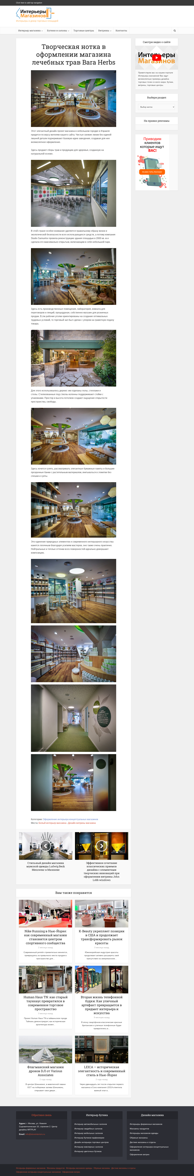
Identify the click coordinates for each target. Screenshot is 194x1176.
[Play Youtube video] (156, 58)
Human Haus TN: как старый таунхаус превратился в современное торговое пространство (46, 1003)
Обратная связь (42, 1115)
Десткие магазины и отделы (143, 1142)
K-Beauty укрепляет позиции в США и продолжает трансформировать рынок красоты (101, 937)
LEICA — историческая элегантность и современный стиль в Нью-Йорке (101, 1071)
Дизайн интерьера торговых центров (91, 1142)
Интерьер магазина (29, 30)
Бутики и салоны (57, 30)
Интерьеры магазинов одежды (144, 1133)
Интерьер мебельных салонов (88, 1133)
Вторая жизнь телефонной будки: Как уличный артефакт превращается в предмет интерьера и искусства (102, 1005)
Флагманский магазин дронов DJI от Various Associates (45, 1071)
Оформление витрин (139, 1154)
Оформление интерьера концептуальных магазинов (70, 819)
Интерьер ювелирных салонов (88, 1147)
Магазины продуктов (139, 1128)
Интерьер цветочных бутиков (87, 1151)
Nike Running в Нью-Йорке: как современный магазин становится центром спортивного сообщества (45, 937)
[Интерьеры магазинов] (35, 13)
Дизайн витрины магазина (82, 823)
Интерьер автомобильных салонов (90, 1124)
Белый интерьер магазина (52, 823)
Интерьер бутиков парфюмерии (89, 1138)
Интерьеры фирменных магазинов (146, 1124)
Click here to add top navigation (29, 3)
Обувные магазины (139, 1138)
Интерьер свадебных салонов (88, 1128)
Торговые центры (83, 30)
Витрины (103, 30)
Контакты (121, 30)
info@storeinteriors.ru (35, 1134)
